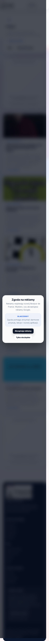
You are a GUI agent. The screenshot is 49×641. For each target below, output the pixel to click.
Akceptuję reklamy (23, 331)
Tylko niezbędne (23, 337)
